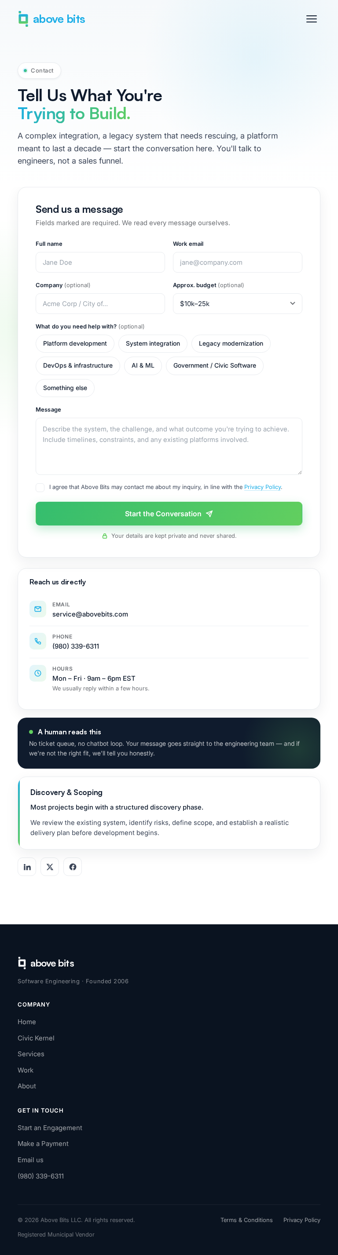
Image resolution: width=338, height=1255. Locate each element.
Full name (49, 243)
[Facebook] (72, 866)
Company (63, 284)
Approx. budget (208, 284)
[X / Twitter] (49, 866)
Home (27, 1021)
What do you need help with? (90, 326)
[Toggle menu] (311, 19)
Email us (31, 1160)
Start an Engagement (50, 1127)
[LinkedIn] (27, 866)
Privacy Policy (262, 486)
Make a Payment (43, 1143)
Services (31, 1054)
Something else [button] (65, 387)
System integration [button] (153, 343)
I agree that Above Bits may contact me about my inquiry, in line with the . (166, 486)
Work (25, 1070)
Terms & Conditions (246, 1219)
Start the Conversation (163, 513)
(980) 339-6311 (41, 1176)
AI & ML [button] (143, 365)
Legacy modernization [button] (231, 343)
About (27, 1086)
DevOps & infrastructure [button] (78, 365)
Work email (188, 243)
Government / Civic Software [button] (214, 365)
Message (48, 409)
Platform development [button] (75, 343)
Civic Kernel (36, 1038)
